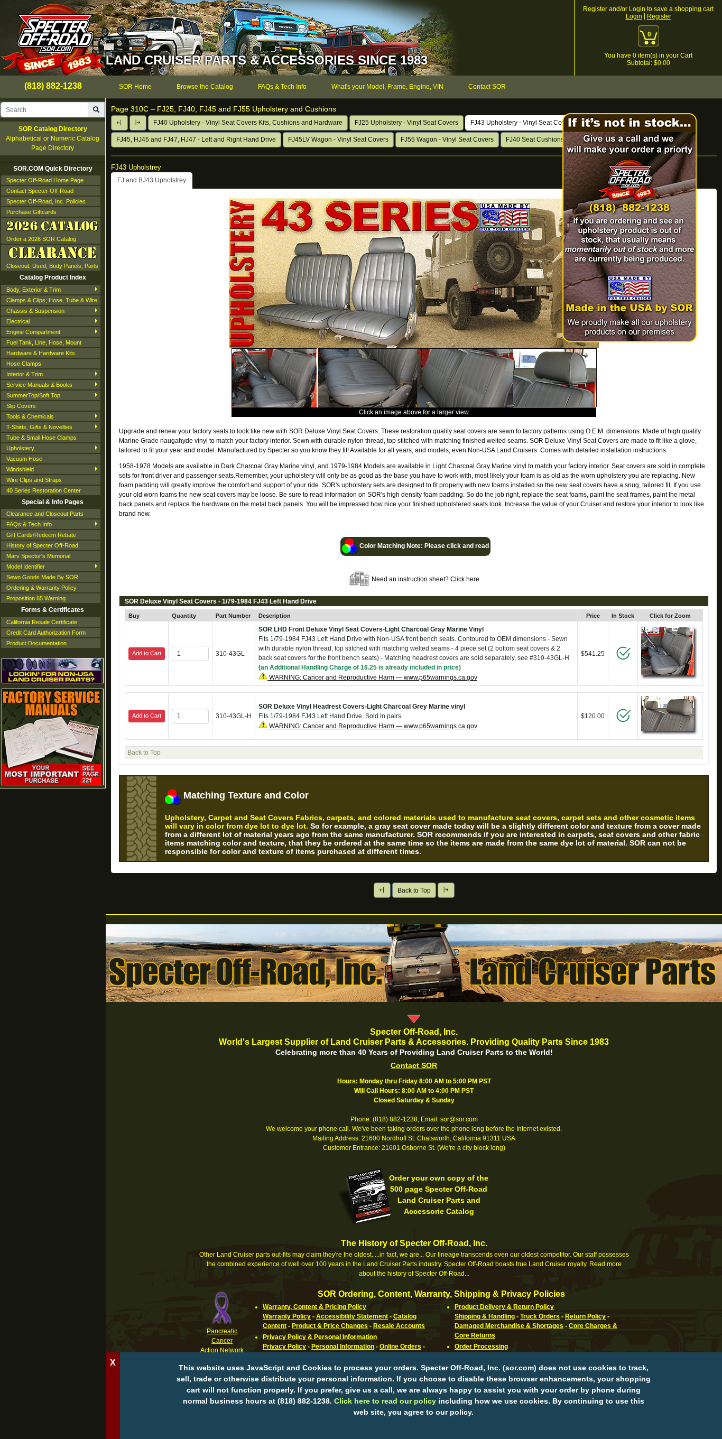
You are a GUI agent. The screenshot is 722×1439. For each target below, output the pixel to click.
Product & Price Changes (330, 1326)
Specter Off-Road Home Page (45, 180)
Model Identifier (25, 566)
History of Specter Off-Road (42, 545)
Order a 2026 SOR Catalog (41, 239)
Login (634, 16)
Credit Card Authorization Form (46, 632)
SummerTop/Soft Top (33, 395)
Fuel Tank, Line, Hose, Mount (43, 342)
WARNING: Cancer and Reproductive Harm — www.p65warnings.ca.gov (372, 677)
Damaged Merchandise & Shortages (509, 1326)
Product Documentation (36, 643)
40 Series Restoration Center (43, 490)
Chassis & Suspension (35, 311)
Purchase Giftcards (31, 212)
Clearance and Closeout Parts (45, 513)
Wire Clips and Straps (34, 480)
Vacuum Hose (24, 459)
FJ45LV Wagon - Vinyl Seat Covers (338, 139)
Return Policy (585, 1316)
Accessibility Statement (352, 1316)
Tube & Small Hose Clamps (41, 437)
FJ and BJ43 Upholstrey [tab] (151, 180)
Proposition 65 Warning (36, 598)
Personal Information (342, 1346)
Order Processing (481, 1346)
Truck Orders (540, 1316)
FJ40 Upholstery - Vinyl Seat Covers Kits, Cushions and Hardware (248, 122)
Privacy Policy (284, 1346)
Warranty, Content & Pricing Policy (314, 1307)
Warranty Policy (287, 1316)
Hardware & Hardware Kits (40, 353)
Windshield (20, 469)
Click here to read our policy (385, 1401)
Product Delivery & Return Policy (504, 1307)
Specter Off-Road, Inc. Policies (46, 201)
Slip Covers (21, 406)
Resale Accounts (399, 1326)
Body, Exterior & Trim (33, 289)
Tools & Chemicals (30, 416)
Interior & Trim (24, 374)
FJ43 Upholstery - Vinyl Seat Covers (522, 122)
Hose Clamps (23, 363)
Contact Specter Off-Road (39, 191)
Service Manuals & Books (39, 385)
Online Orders (400, 1346)
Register (659, 16)
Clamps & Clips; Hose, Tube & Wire (51, 300)
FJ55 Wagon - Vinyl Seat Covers (447, 139)
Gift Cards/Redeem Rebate (41, 535)
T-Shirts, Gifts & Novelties (39, 427)
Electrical (18, 321)
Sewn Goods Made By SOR (42, 577)
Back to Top (414, 890)
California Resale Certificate (41, 622)
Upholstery (20, 448)
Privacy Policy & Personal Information (320, 1337)
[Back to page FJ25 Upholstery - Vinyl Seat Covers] (119, 123)
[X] (414, 1428)
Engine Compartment (33, 332)
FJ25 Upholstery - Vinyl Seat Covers (406, 122)
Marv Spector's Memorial (38, 556)
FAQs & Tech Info (29, 524)
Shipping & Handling (485, 1316)
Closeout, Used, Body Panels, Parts (52, 266)
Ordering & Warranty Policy (41, 587)
